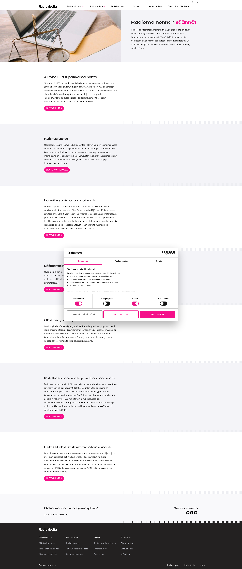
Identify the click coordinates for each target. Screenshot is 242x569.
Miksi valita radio (47, 543)
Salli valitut (121, 314)
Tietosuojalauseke (47, 565)
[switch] (106, 304)
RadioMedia (125, 537)
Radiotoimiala (96, 6)
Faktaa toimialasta (75, 554)
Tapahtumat (99, 554)
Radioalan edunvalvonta (105, 543)
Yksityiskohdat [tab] (121, 261)
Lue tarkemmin (54, 108)
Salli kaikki (157, 314)
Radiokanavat (117, 6)
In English (125, 554)
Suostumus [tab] (83, 261)
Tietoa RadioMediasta (178, 6)
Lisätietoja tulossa (57, 169)
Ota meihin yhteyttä (54, 515)
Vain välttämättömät (85, 314)
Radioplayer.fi (173, 565)
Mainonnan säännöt (48, 554)
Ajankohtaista (155, 6)
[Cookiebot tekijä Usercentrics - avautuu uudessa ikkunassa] (164, 252)
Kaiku (202, 565)
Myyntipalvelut (100, 548)
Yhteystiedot (127, 548)
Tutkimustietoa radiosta (77, 548)
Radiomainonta (74, 6)
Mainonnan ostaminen (49, 548)
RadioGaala (189, 565)
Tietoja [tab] (159, 261)
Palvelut (136, 6)
